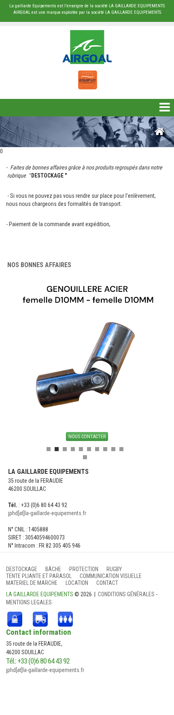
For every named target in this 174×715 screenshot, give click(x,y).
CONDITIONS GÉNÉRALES (127, 594)
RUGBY (114, 569)
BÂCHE (53, 569)
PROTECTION (83, 569)
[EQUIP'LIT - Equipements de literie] (87, 76)
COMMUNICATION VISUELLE (111, 576)
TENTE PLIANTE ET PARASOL (39, 576)
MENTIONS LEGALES (29, 602)
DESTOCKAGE (21, 569)
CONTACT (107, 583)
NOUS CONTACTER (87, 436)
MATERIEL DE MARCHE (31, 583)
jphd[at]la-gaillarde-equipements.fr (47, 513)
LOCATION (77, 583)
